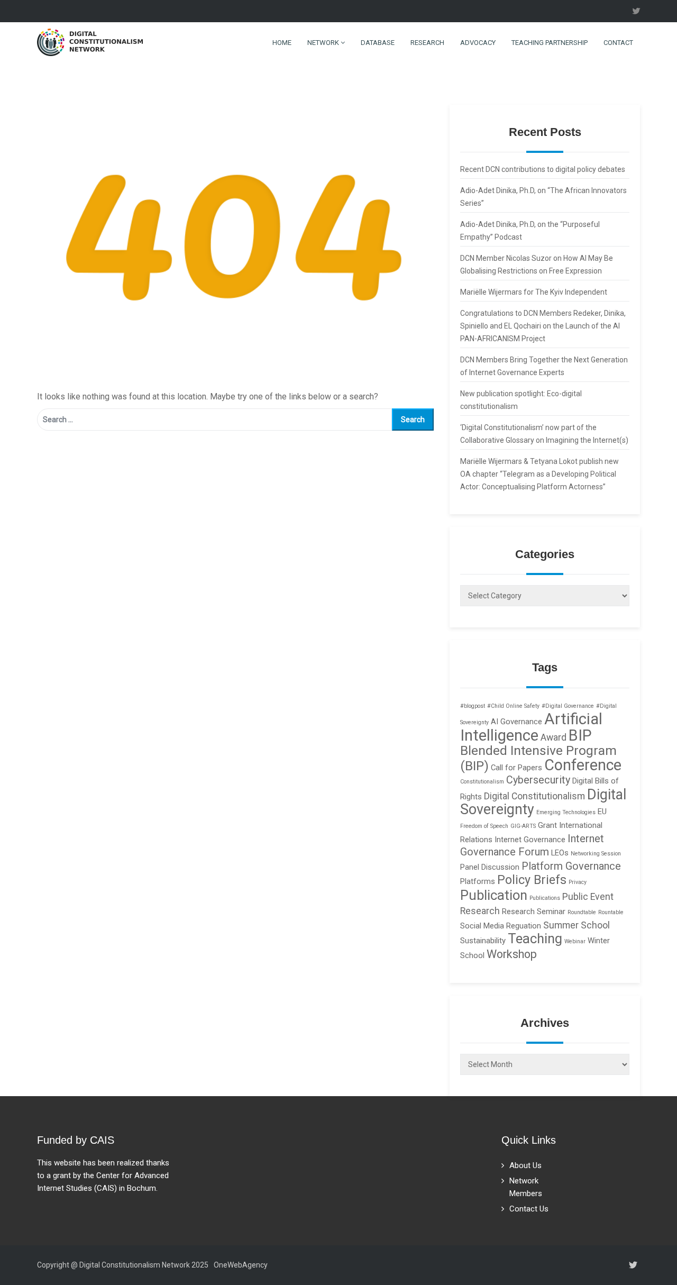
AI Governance (516, 721)
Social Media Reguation (500, 926)
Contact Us (528, 1209)
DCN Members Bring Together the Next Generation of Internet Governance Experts (544, 366)
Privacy (578, 882)
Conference (582, 765)
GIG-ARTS (523, 826)
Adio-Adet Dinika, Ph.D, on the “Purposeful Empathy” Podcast (530, 230)
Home (281, 43)
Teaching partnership (549, 43)
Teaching (535, 938)
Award (553, 737)
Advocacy (478, 43)
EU (602, 811)
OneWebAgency (241, 1265)
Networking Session (596, 853)
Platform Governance (571, 866)
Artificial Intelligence (531, 727)
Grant (547, 825)
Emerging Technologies (566, 812)
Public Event (588, 896)
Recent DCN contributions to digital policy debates (542, 169)
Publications (544, 898)
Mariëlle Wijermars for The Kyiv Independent (533, 292)
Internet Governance (530, 839)
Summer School (576, 925)
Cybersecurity (538, 780)
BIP (580, 735)
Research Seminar (533, 911)
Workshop (512, 954)
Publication (493, 895)
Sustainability (483, 940)
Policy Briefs (531, 879)
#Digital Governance (568, 706)
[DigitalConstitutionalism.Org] (90, 42)
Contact (618, 43)
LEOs (560, 853)
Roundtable (582, 912)
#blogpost (472, 706)
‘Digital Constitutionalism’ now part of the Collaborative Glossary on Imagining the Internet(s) (544, 433)
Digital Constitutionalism (534, 796)
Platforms (477, 881)
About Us (525, 1165)
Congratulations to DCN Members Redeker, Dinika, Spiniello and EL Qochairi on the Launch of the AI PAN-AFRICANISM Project (543, 326)
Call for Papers (516, 767)
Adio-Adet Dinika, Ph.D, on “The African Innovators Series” (543, 196)
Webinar (574, 941)
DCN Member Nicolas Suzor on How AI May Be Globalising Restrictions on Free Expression (536, 264)
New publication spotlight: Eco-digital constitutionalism (521, 400)
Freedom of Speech (484, 826)
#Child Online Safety (513, 706)
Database (378, 43)
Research (427, 43)
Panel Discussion (489, 867)
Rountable (611, 912)
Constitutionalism (482, 781)
